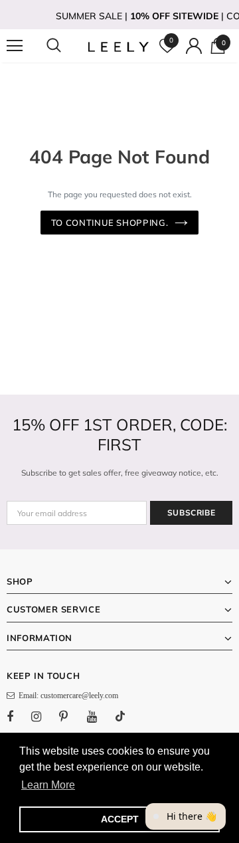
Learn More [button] (48, 785)
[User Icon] (194, 46)
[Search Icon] (66, 46)
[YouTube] (99, 716)
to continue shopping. (110, 222)
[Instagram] (43, 716)
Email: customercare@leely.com (66, 696)
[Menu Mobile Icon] (15, 46)
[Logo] (117, 45)
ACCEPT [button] (120, 819)
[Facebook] (19, 716)
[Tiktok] (127, 716)
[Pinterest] (71, 716)
